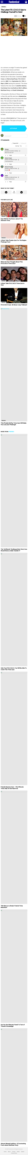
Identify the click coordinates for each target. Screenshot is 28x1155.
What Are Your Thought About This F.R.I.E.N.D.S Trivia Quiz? (12, 262)
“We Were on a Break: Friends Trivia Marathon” (12, 906)
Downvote (21, 192)
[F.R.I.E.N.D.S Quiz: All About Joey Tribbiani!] (14, 295)
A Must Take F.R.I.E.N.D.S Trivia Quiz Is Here (12, 284)
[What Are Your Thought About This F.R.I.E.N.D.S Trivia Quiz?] (14, 252)
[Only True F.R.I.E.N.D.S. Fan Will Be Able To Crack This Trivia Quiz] (14, 609)
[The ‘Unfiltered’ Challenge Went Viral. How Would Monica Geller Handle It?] (14, 490)
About (9, 1151)
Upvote (6, 192)
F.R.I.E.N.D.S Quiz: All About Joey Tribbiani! (14, 305)
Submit (22, 1151)
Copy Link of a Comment (19, 151)
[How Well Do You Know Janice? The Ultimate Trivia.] (14, 209)
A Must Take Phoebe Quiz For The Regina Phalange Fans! (13, 241)
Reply (10, 155)
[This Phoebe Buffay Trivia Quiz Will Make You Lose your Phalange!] (14, 364)
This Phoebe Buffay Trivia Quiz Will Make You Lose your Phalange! (13, 423)
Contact (13, 1151)
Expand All (15, 143)
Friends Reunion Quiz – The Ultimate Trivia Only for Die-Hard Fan (12, 787)
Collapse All (23, 143)
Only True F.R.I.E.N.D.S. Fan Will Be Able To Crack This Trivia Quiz (14, 668)
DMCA (18, 1151)
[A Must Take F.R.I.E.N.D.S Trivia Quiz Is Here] (14, 274)
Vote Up (6, 155)
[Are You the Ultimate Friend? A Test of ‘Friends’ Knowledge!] (14, 966)
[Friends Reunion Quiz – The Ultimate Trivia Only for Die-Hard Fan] (14, 728)
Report (25, 155)
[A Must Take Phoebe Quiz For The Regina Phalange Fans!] (14, 231)
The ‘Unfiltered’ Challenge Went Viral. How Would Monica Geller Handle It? (14, 550)
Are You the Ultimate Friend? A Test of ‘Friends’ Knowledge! (13, 1025)
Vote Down (8, 155)
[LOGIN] (26, 2)
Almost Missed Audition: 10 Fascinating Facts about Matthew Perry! (13, 1144)
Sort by (17, 146)
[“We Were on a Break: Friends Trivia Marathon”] (14, 847)
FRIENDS (3, 216)
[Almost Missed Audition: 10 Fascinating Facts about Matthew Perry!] (14, 1085)
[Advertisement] (14, 51)
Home (5, 1151)
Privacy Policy (14, 1153)
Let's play (13, 128)
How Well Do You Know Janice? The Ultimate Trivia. (12, 219)
